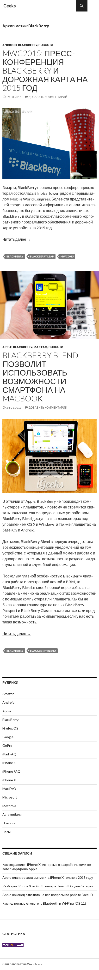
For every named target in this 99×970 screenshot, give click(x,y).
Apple (7, 347)
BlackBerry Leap (42, 256)
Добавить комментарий (48, 97)
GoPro (7, 745)
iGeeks (9, 5)
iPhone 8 (9, 763)
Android (9, 45)
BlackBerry (27, 45)
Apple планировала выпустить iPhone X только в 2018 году (47, 877)
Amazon (8, 694)
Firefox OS (10, 728)
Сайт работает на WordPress (22, 964)
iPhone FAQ (11, 771)
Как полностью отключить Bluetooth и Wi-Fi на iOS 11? (44, 903)
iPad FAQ (9, 754)
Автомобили (12, 814)
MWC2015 (67, 256)
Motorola (9, 806)
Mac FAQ (40, 347)
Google (7, 737)
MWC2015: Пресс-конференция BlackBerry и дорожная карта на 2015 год (45, 70)
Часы (6, 832)
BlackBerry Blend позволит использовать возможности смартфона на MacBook (40, 376)
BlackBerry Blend (43, 650)
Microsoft (9, 797)
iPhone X (9, 780)
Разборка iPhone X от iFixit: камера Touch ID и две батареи (47, 886)
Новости (45, 45)
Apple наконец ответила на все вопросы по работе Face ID (47, 895)
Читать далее (16, 239)
